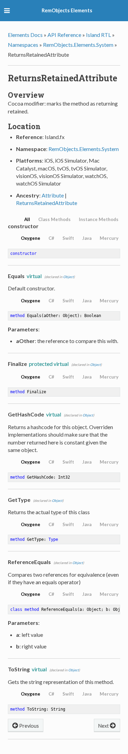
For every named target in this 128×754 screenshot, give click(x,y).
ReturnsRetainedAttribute (46, 203)
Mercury (109, 238)
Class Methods (54, 219)
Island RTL (98, 34)
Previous (28, 726)
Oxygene (30, 238)
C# (51, 238)
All (27, 219)
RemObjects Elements (67, 10)
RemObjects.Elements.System (78, 44)
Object (68, 277)
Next (104, 726)
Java (86, 238)
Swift (68, 238)
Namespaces (23, 44)
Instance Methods (98, 219)
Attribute (53, 195)
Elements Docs (25, 34)
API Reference (64, 34)
